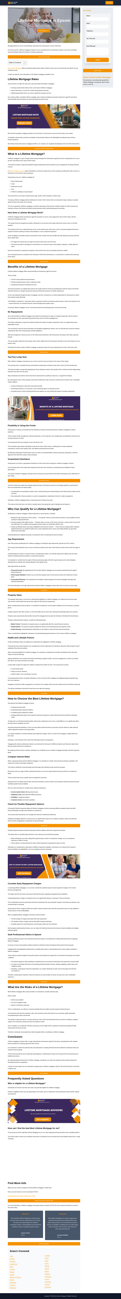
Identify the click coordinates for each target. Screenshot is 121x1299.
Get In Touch (97, 70)
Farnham (47, 1284)
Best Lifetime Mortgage (14, 68)
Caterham (13, 1285)
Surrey (47, 1263)
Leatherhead (27, 1196)
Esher (11, 1266)
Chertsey (47, 1255)
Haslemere (48, 1287)
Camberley (48, 1282)
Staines (47, 1268)
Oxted (46, 1261)
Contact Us (44, 825)
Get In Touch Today (44, 57)
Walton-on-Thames (15, 1277)
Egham (47, 1271)
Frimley (47, 1279)
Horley (47, 1258)
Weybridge (13, 1282)
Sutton (33, 1196)
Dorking (12, 1274)
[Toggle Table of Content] (24, 62)
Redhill (12, 1280)
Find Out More (44, 352)
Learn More (44, 590)
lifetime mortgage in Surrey (17, 171)
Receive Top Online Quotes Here (44, 1200)
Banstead (20, 1196)
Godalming (48, 1276)
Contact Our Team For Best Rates (44, 148)
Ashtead (14, 1196)
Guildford (47, 1274)
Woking (47, 1266)
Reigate (12, 1272)
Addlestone (13, 1288)
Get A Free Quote (44, 1243)
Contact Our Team (44, 480)
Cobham (12, 1269)
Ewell (9, 1196)
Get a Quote (43, 30)
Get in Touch (44, 261)
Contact (109, 2)
